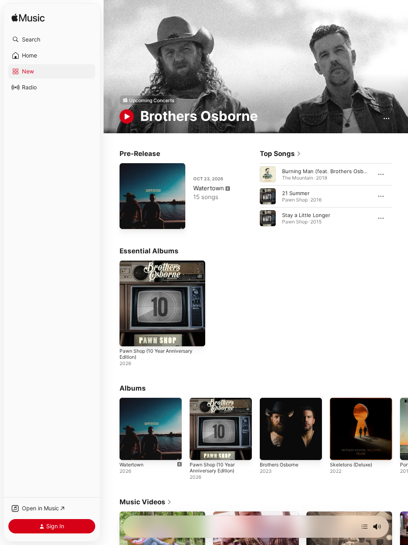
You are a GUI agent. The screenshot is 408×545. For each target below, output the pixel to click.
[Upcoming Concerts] (148, 100)
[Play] (127, 116)
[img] (28, 18)
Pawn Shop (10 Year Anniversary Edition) (212, 468)
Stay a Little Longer (306, 215)
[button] (52, 39)
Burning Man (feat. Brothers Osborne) (329, 171)
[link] (280, 153)
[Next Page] (400, 196)
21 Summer (296, 193)
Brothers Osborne (279, 465)
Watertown (208, 188)
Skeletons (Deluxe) (351, 465)
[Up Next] (364, 526)
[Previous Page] (251, 196)
